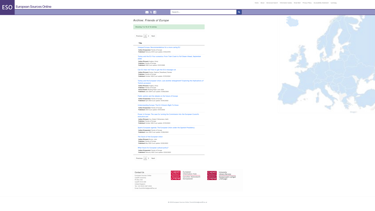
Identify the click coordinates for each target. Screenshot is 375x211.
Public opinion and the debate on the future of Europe (158, 96)
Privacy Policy (307, 3)
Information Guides (286, 3)
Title (140, 43)
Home (256, 3)
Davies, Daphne (154, 72)
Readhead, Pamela (166, 72)
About (262, 3)
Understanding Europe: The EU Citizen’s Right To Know (158, 105)
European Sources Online (33, 6)
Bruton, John (153, 139)
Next (153, 36)
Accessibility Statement (321, 3)
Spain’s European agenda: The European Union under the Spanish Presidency (166, 128)
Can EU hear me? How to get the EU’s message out (157, 70)
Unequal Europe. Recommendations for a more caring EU (159, 47)
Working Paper (152, 89)
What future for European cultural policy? (153, 148)
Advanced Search (272, 3)
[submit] (239, 12)
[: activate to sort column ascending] (135, 43)
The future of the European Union (150, 137)
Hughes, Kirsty (153, 61)
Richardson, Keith (163, 119)
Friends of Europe (156, 50)
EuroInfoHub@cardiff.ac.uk (148, 188)
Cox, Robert (152, 119)
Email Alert (297, 3)
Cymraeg (334, 3)
